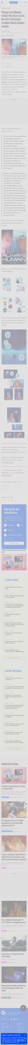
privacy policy (20, 1039)
